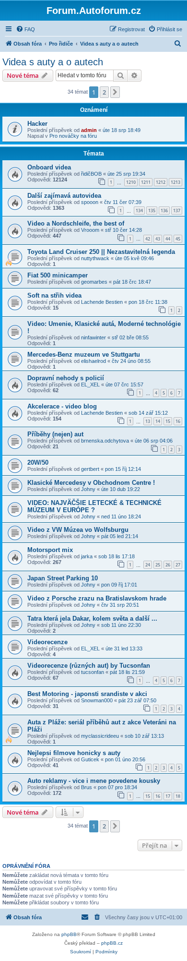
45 (177, 239)
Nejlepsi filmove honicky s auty (73, 753)
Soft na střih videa (54, 295)
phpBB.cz (112, 943)
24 (147, 565)
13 (147, 421)
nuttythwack (95, 258)
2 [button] (104, 92)
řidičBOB (91, 174)
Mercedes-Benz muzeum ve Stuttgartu (83, 354)
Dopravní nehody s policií (65, 378)
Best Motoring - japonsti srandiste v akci (87, 693)
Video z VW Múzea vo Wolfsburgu (78, 529)
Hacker (37, 123)
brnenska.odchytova (105, 441)
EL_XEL (90, 384)
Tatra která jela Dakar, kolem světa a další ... (92, 618)
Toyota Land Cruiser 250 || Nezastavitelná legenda (101, 251)
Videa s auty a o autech (52, 62)
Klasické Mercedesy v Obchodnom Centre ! (91, 482)
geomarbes (94, 282)
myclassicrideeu (100, 736)
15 (167, 421)
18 (177, 796)
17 (167, 796)
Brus (86, 787)
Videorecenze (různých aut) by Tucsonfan (88, 665)
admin (89, 130)
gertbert (90, 469)
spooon (89, 202)
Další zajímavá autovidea (64, 195)
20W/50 (37, 462)
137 (176, 210)
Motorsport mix (50, 549)
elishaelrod (93, 361)
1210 (131, 182)
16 (177, 421)
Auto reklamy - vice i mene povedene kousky (93, 780)
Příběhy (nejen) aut (55, 434)
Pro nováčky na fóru (73, 136)
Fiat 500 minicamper (57, 275)
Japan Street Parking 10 (62, 578)
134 (139, 210)
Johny (88, 489)
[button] (115, 92)
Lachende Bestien (102, 302)
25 (157, 565)
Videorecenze (47, 642)
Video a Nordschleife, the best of (75, 223)
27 (177, 565)
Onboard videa (49, 167)
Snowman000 (97, 700)
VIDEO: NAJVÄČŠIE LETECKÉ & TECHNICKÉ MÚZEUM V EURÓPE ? (94, 506)
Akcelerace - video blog (62, 406)
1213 (175, 182)
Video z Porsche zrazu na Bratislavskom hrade (96, 598)
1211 (146, 182)
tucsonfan (92, 672)
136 (164, 210)
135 (151, 210)
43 (157, 239)
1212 (160, 182)
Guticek (90, 759)
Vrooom (90, 230)
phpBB (69, 934)
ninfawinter (93, 337)
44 (167, 239)
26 (167, 565)
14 (157, 421)
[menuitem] (25, 29)
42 (147, 239)
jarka (87, 556)
